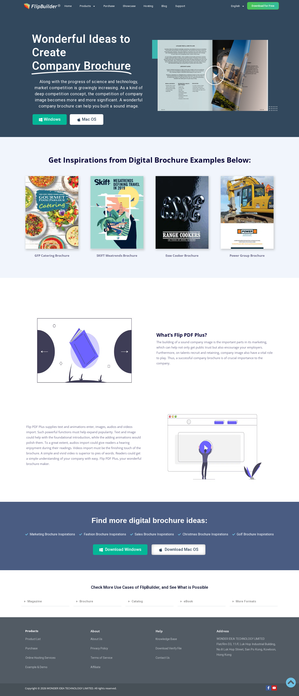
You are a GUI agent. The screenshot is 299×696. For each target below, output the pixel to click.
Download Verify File (169, 648)
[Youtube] (274, 688)
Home (68, 6)
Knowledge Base (166, 639)
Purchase (109, 6)
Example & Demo (36, 667)
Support (180, 6)
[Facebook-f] (268, 688)
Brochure (86, 601)
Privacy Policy (99, 648)
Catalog (137, 601)
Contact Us (163, 657)
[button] (214, 75)
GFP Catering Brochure (52, 255)
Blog (164, 6)
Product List (33, 639)
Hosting (148, 6)
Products (85, 6)
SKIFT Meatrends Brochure (117, 255)
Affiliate (95, 667)
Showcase (129, 6)
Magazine (34, 601)
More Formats (246, 601)
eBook (188, 601)
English (235, 6)
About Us (96, 639)
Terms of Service (101, 657)
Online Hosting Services (40, 657)
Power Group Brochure (247, 255)
